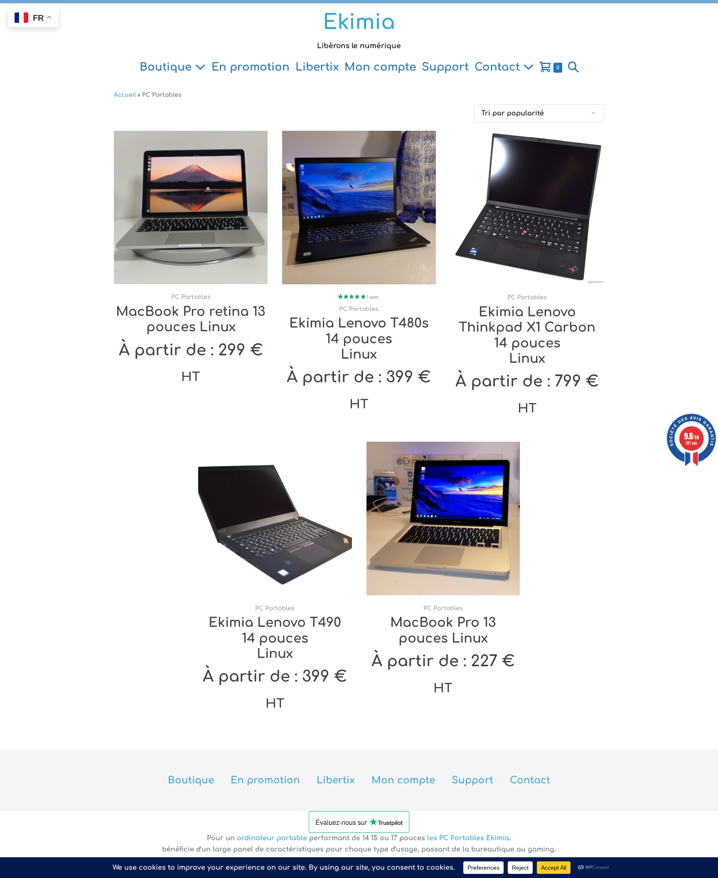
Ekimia (359, 22)
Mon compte (380, 67)
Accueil (125, 95)
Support (445, 67)
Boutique (167, 67)
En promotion (250, 67)
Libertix (317, 67)
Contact (499, 67)
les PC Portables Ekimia (468, 838)
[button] (573, 67)
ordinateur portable (273, 838)
